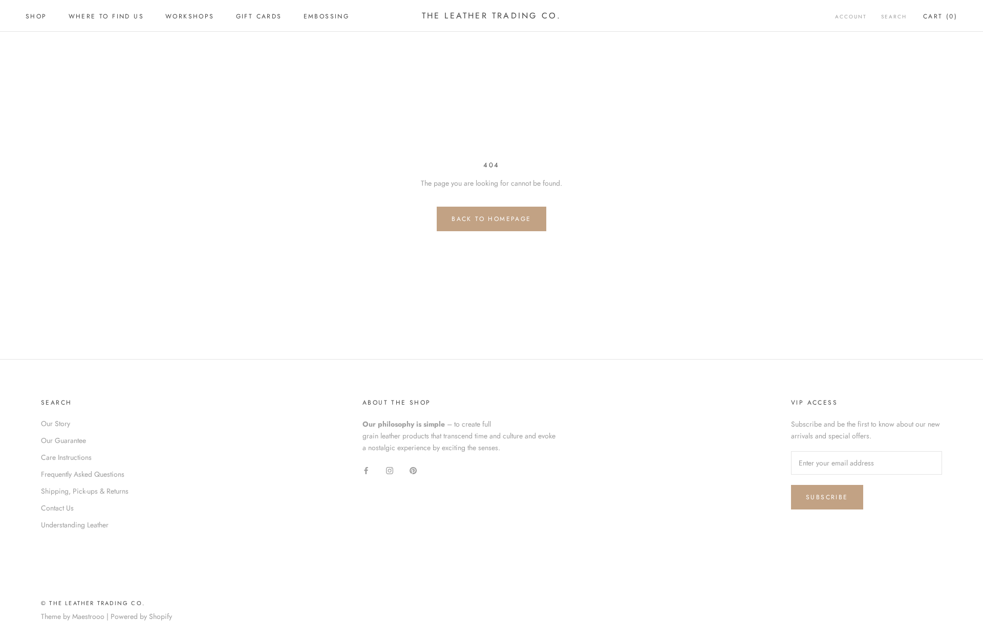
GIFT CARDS (259, 16)
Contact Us (57, 508)
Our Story (55, 423)
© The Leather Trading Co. (93, 603)
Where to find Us (106, 16)
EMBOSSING (327, 16)
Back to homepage (491, 219)
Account (851, 16)
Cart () (940, 16)
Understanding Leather (75, 525)
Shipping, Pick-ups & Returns (85, 491)
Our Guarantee (63, 440)
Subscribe (827, 497)
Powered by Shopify (141, 616)
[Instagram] (389, 470)
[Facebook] (366, 470)
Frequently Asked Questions (82, 474)
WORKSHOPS (190, 16)
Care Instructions (66, 457)
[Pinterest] (413, 470)
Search (894, 16)
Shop (36, 16)
